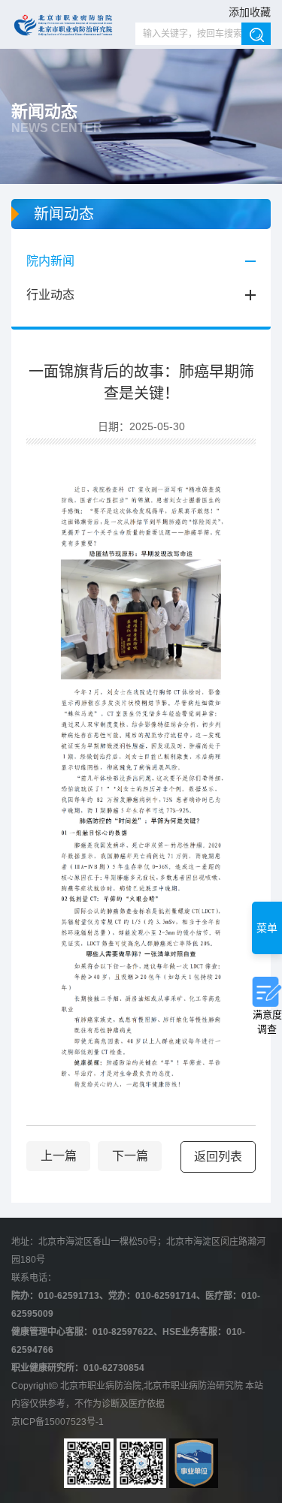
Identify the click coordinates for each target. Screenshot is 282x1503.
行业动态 (50, 294)
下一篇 (130, 1155)
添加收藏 (250, 12)
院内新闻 (50, 261)
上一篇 (59, 1155)
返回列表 (218, 1156)
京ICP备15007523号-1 (57, 1422)
